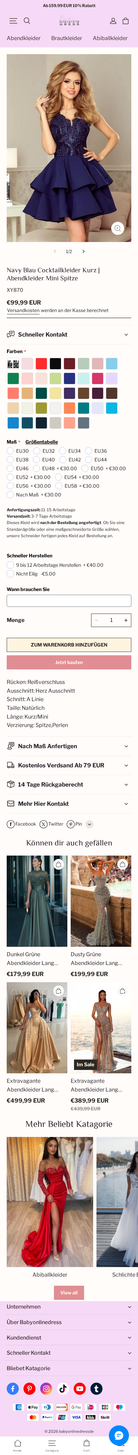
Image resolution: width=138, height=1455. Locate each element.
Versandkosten (23, 310)
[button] (13, 21)
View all (69, 1292)
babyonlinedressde (76, 1431)
